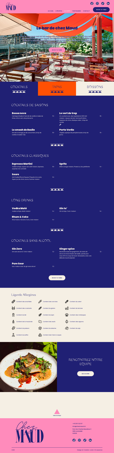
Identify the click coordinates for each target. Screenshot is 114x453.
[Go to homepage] (10, 6)
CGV (13, 450)
